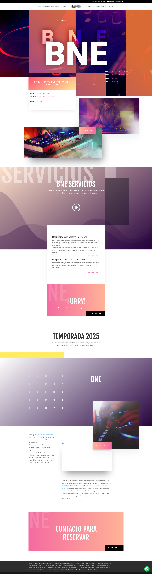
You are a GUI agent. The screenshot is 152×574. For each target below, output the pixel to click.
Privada (35, 101)
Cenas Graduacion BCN (88, 563)
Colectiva (36, 99)
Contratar (94, 256)
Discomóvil (82, 570)
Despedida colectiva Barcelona (64, 563)
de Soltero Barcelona (41, 93)
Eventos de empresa (69, 565)
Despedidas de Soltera (105, 563)
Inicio (39, 6)
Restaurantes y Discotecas (36, 567)
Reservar (87, 130)
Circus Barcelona (53, 570)
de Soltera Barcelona (41, 91)
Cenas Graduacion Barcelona (37, 570)
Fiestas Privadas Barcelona (53, 565)
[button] (147, 569)
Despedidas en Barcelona (51, 6)
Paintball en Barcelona (103, 567)
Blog (77, 563)
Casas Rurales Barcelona (86, 567)
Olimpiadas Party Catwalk (69, 570)
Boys (64, 6)
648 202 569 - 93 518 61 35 (98, 1)
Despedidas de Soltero (35, 565)
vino (63, 488)
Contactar (102, 445)
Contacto (111, 6)
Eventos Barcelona (98, 6)
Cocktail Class (92, 570)
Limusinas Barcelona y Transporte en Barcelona (62, 567)
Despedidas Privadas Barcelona (43, 563)
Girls (89, 6)
